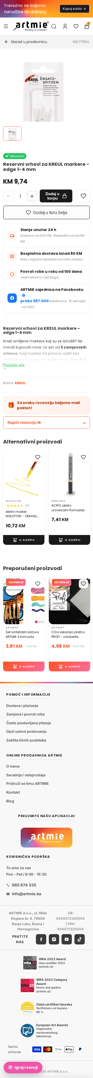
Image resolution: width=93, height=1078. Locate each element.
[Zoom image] (43, 98)
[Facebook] (41, 939)
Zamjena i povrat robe (25, 714)
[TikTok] (79, 939)
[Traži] (53, 26)
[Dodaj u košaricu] (23, 540)
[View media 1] (12, 133)
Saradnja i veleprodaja (25, 775)
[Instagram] (54, 939)
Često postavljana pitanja (28, 723)
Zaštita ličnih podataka (26, 740)
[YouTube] (66, 939)
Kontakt (13, 792)
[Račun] (65, 26)
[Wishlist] (83, 196)
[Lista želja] (76, 26)
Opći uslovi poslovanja (26, 731)
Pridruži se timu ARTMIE (27, 783)
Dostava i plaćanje (22, 705)
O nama (13, 766)
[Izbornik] (6, 26)
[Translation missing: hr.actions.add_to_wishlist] (37, 457)
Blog (10, 801)
